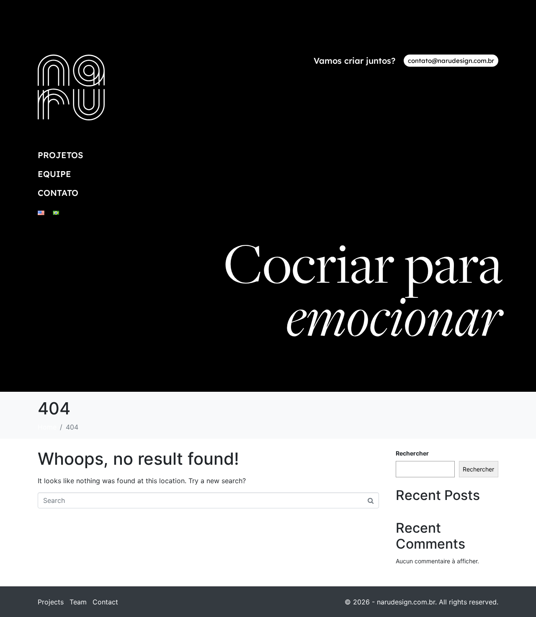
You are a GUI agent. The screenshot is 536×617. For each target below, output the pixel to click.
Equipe (54, 174)
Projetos (60, 155)
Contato (58, 192)
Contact (105, 602)
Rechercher (412, 453)
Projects (51, 602)
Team (78, 602)
